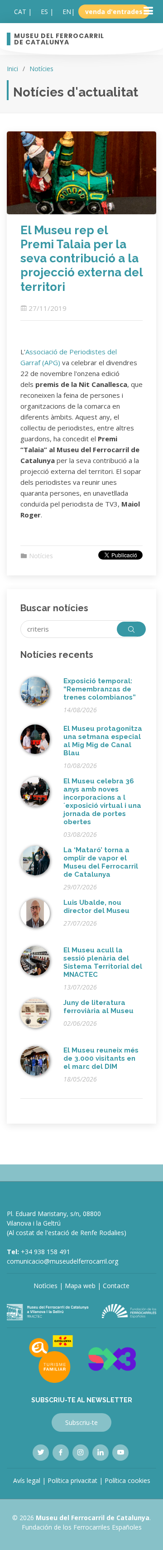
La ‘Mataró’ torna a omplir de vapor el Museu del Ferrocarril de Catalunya (100, 862)
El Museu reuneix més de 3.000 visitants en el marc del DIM (101, 1058)
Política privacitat (72, 1480)
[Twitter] (41, 1452)
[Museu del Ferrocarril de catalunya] (47, 1311)
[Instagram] (80, 1452)
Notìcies (46, 1285)
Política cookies (127, 1480)
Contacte (116, 1285)
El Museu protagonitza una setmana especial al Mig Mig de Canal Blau (102, 740)
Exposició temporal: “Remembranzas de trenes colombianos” (99, 689)
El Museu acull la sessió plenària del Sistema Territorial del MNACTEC (102, 962)
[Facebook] (61, 1452)
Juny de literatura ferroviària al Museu (98, 1007)
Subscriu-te (81, 1422)
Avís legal (26, 1480)
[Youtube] (120, 1452)
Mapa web (80, 1285)
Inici (12, 68)
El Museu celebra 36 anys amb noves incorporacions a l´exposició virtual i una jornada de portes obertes (102, 801)
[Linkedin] (100, 1452)
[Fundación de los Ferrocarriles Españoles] (129, 1310)
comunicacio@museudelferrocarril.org (62, 1261)
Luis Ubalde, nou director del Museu (96, 906)
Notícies (41, 68)
